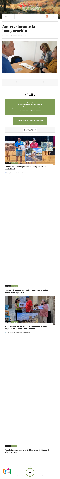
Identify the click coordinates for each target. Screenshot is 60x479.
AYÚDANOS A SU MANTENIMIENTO (31, 121)
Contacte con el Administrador (36, 476)
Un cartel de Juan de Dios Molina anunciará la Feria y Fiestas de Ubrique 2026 (26, 291)
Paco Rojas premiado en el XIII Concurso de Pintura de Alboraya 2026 (27, 451)
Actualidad (14, 162)
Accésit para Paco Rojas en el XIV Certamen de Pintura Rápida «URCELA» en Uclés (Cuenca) (27, 327)
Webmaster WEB (17, 35)
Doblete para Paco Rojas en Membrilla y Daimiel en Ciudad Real (25, 167)
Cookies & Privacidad (22, 476)
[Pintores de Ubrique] (30, 6)
